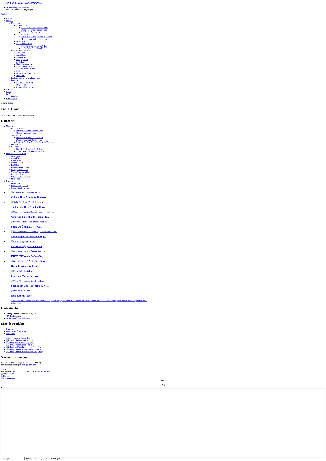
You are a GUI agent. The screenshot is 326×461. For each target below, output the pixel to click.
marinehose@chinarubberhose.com (20, 7)
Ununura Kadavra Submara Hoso (29, 137)
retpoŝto (34, 365)
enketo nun (5, 369)
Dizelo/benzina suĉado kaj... (25, 266)
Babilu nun (5, 376)
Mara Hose (15, 23)
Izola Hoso (20, 76)
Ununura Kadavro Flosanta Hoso (34, 27)
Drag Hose (15, 80)
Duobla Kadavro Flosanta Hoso (34, 30)
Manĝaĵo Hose (22, 60)
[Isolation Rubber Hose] (20, 291)
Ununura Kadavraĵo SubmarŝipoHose (36, 37)
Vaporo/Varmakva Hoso (26, 69)
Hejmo (9, 18)
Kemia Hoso (21, 57)
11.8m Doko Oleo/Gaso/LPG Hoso (35, 48)
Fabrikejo (15, 96)
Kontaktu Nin (11, 98)
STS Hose (15, 147)
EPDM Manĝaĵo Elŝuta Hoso (26, 246)
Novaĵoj (9, 89)
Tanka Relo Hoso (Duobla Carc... (28, 207)
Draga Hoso (21, 85)
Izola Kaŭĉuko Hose (21, 295)
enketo (14, 303)
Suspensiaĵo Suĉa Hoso (25, 87)
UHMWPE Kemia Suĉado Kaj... (28, 256)
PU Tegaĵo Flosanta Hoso (31, 32)
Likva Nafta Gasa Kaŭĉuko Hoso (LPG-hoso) (34, 142)
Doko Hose (21, 41)
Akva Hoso (21, 55)
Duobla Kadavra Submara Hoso (34, 39)
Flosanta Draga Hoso (24, 82)
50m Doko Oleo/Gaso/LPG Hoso (35, 46)
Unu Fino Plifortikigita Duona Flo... (30, 216)
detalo (19, 303)
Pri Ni (8, 94)
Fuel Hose (20, 62)
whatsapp (24, 365)
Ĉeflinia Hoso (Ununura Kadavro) (29, 197)
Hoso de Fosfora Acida (25, 73)
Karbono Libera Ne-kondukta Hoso (25, 78)
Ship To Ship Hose (24, 43)
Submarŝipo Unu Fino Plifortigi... (28, 236)
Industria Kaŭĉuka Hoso (21, 50)
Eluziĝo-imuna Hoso (24, 66)
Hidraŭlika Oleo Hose (25, 64)
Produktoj (10, 21)
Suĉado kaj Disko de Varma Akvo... (30, 285)
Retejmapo (45, 371)
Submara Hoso (22, 34)
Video (8, 92)
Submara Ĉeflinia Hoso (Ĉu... (26, 226)
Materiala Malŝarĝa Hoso (24, 276)
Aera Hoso (20, 53)
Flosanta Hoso (22, 25)
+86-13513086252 (13, 316)
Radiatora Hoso (22, 71)
